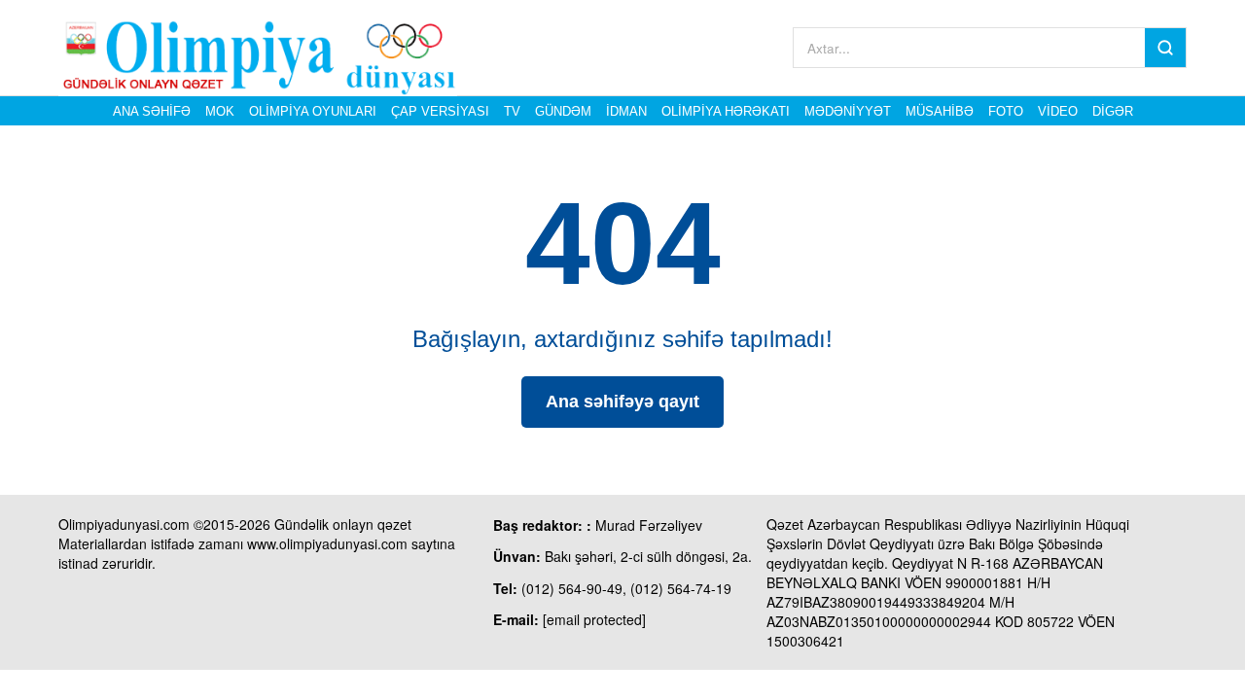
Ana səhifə (152, 111)
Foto (1005, 111)
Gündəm (563, 111)
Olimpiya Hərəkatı (725, 111)
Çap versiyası (440, 111)
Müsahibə (940, 111)
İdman (626, 111)
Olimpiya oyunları (312, 111)
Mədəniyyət (847, 111)
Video (1058, 111)
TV (512, 111)
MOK (219, 111)
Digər (1112, 111)
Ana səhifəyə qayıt (622, 401)
